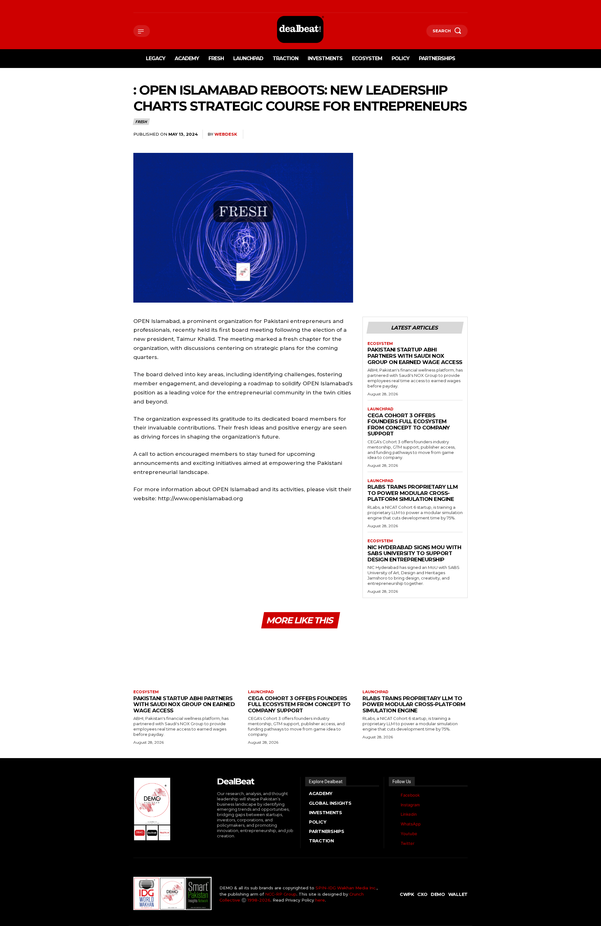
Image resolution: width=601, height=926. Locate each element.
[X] (163, 6)
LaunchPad (380, 409)
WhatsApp (411, 823)
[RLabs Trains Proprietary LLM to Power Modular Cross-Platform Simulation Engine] (415, 660)
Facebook (410, 795)
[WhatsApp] (172, 6)
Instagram (410, 804)
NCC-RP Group (280, 894)
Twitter (407, 843)
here (320, 900)
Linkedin (409, 814)
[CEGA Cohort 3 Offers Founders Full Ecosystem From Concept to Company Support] (300, 660)
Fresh (141, 121)
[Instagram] (144, 6)
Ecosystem (380, 343)
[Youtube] (182, 6)
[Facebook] (134, 6)
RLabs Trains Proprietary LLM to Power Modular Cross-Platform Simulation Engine (412, 493)
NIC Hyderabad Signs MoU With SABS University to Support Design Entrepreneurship (414, 553)
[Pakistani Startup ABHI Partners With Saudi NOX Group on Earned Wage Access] (186, 660)
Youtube (409, 833)
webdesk (225, 134)
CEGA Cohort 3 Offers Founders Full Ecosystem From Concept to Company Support (408, 424)
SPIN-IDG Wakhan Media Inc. (346, 887)
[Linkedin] (153, 6)
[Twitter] (393, 843)
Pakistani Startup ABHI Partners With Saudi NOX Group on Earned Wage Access (414, 355)
